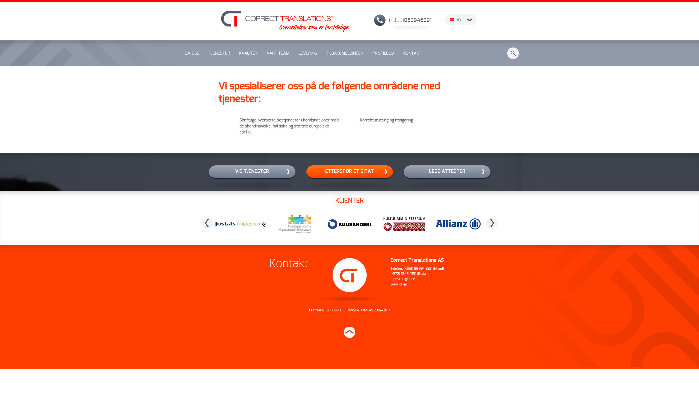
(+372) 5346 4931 (403, 273)
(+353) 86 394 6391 (418, 268)
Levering (307, 53)
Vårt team (278, 53)
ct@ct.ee (408, 279)
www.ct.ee (398, 284)
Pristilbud (383, 53)
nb (459, 20)
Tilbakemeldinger (344, 53)
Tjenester (219, 53)
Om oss (192, 53)
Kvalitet (248, 53)
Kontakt (412, 53)
